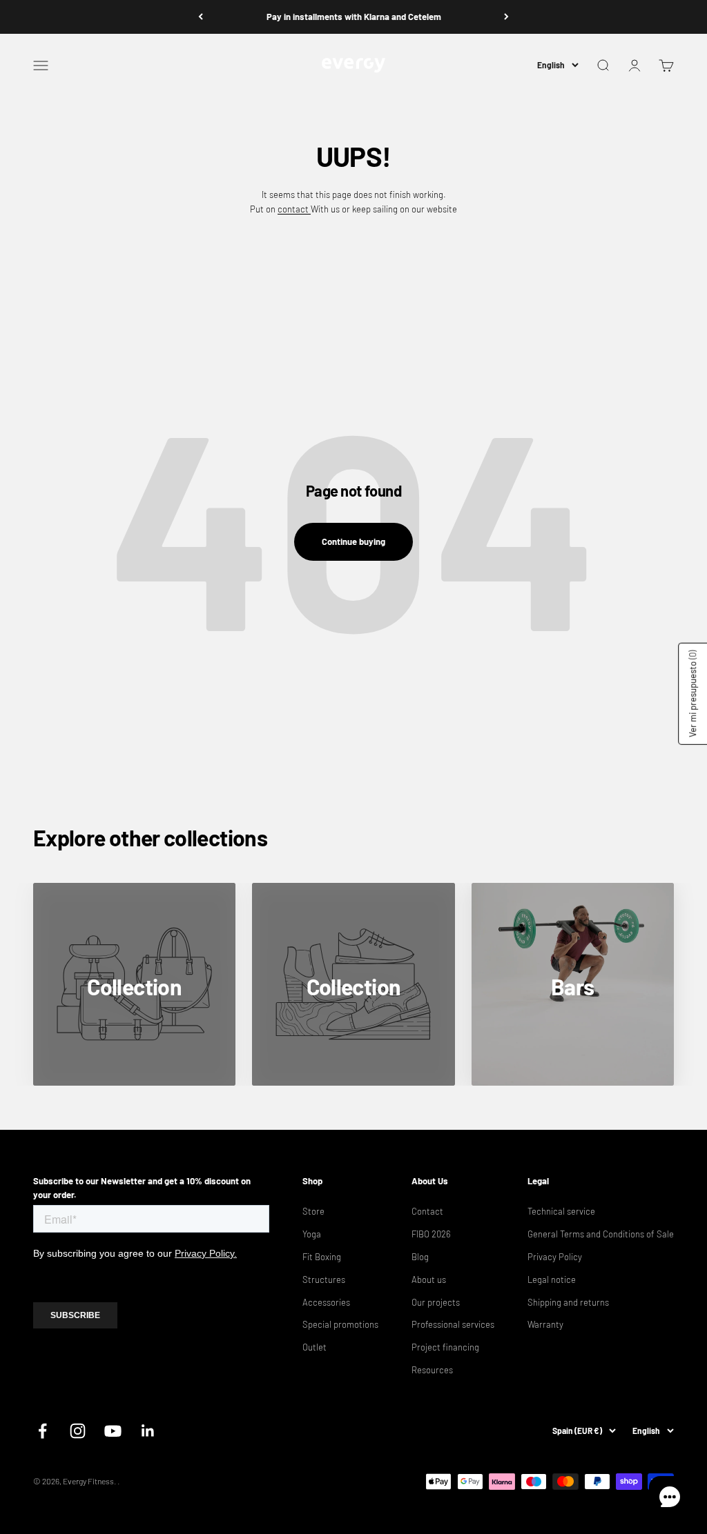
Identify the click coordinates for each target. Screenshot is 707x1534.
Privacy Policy (554, 1256)
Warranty (545, 1324)
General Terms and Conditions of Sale (600, 1233)
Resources (432, 1369)
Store (313, 1211)
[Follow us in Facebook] (42, 1431)
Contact (427, 1211)
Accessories (326, 1302)
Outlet (314, 1347)
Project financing (445, 1347)
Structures (323, 1279)
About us (428, 1279)
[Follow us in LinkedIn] (148, 1431)
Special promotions (340, 1324)
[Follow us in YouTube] (113, 1431)
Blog (420, 1256)
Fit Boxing (321, 1256)
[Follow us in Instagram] (77, 1431)
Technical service (561, 1211)
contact (294, 209)
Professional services (452, 1324)
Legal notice (551, 1279)
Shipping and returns (568, 1302)
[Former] (200, 17)
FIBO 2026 (431, 1233)
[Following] (506, 17)
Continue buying (353, 541)
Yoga (311, 1233)
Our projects (435, 1302)
